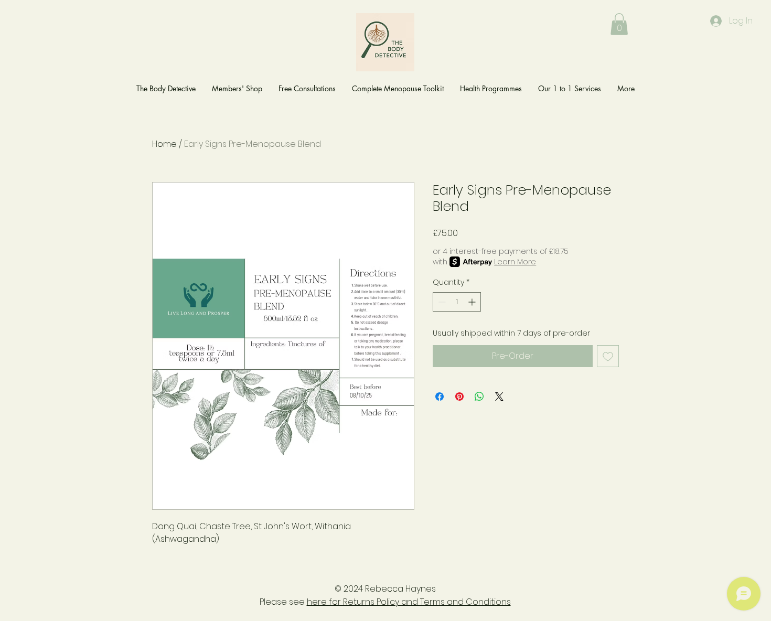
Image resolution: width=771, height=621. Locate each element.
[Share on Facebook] (439, 396)
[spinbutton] (456, 302)
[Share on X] (499, 396)
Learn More (515, 261)
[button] (619, 24)
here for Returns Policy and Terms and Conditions (409, 602)
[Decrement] (440, 302)
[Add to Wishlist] (608, 356)
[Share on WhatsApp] (479, 396)
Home (164, 144)
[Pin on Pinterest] (459, 396)
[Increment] (472, 302)
